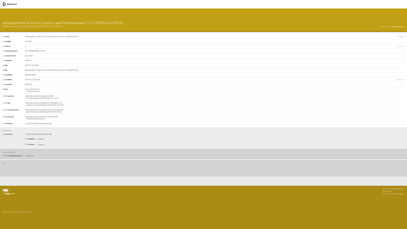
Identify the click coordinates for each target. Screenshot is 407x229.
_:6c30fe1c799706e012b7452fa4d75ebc (38, 123)
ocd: (7, 41)
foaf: (8, 75)
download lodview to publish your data (17, 212)
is (13, 156)
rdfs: (6, 37)
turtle (396, 194)
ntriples (392, 194)
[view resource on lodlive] (403, 13)
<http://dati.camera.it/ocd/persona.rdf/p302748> (41, 118)
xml (388, 194)
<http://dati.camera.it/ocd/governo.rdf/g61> (42, 97)
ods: (7, 79)
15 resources (29, 156)
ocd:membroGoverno (32, 90)
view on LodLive (387, 191)
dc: (5, 65)
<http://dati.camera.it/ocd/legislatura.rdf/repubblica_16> (44, 104)
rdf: (5, 89)
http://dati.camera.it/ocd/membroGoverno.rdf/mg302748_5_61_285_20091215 (32, 26)
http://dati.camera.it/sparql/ (396, 189)
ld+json (400, 194)
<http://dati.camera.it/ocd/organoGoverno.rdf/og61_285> (44, 111)
